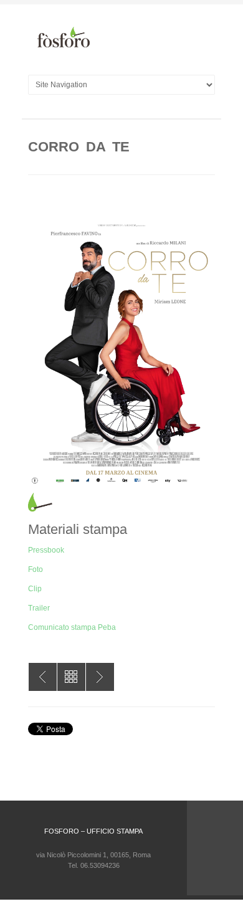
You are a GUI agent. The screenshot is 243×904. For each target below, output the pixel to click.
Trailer (39, 608)
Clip (35, 588)
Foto (35, 569)
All (71, 677)
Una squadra (100, 677)
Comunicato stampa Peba (72, 627)
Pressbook (46, 550)
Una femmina (43, 677)
